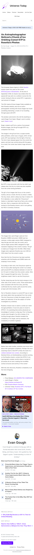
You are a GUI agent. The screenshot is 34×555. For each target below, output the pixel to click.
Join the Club (28, 12)
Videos (9, 12)
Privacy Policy (20, 547)
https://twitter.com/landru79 (13, 382)
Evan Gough (6, 46)
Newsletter (20, 12)
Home (4, 12)
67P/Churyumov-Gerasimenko (10, 91)
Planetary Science (6, 48)
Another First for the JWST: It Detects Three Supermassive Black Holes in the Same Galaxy (17, 475)
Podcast (14, 12)
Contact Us (13, 547)
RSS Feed (17, 16)
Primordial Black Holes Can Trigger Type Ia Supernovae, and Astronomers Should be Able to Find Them (18, 466)
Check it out (8, 121)
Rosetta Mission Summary (16, 384)
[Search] (31, 20)
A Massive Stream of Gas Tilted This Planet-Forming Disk (16, 483)
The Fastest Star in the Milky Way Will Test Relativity (18, 498)
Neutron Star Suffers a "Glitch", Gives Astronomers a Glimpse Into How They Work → (17, 525)
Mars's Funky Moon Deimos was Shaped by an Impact (19, 490)
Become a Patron (7, 543)
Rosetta (26, 87)
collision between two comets (10, 353)
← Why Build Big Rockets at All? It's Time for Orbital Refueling (16, 515)
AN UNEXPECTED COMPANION (23, 378)
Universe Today (18, 5)
